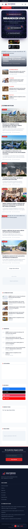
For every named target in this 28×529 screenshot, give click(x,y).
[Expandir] (25, 526)
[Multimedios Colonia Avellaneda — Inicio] (10, 4)
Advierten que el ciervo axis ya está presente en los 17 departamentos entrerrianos (16, 313)
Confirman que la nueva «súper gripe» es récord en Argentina (16, 307)
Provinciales (4, 499)
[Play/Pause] (15, 526)
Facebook (7, 388)
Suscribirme (14, 459)
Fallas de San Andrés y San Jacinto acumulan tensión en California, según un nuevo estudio (16, 302)
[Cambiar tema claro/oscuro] (22, 4)
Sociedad (3, 494)
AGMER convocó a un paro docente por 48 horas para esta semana (14, 59)
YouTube (7, 398)
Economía (3, 492)
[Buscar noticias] (25, 4)
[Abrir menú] (2, 4)
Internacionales (4, 485)
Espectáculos (4, 497)
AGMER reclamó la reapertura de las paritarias (11, 518)
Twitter (6, 392)
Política (2, 488)
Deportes (3, 490)
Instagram (7, 395)
